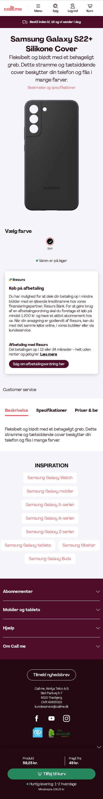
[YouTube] (51, 720)
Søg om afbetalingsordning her (39, 364)
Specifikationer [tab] (51, 410)
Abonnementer (18, 591)
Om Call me (14, 646)
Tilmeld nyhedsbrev (51, 674)
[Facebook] (36, 720)
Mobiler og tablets (21, 609)
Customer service (19, 389)
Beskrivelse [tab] (16, 410)
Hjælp (8, 628)
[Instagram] (66, 720)
